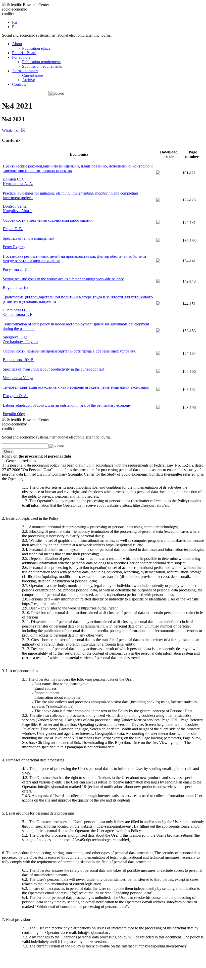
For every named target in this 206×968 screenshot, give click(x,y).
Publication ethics (36, 48)
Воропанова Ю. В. (18, 360)
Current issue (32, 75)
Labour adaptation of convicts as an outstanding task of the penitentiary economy (67, 405)
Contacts (19, 84)
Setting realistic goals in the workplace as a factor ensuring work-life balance (63, 279)
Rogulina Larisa (15, 287)
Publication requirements (41, 62)
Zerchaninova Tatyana (20, 341)
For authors (21, 57)
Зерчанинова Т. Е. (18, 314)
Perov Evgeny (14, 247)
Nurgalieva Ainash (17, 211)
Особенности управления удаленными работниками (48, 220)
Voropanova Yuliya (18, 378)
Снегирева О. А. (17, 310)
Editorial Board (24, 53)
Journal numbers (25, 71)
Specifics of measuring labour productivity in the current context (53, 369)
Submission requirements (42, 66)
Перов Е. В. (13, 229)
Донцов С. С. (14, 179)
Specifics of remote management (28, 238)
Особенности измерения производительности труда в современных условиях (69, 351)
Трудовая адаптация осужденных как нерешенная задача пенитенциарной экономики (76, 387)
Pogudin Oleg (14, 414)
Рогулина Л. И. (16, 269)
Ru (14, 22)
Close (8, 451)
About (17, 44)
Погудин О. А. (15, 396)
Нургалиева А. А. (18, 184)
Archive (28, 80)
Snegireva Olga (15, 337)
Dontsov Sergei (15, 206)
